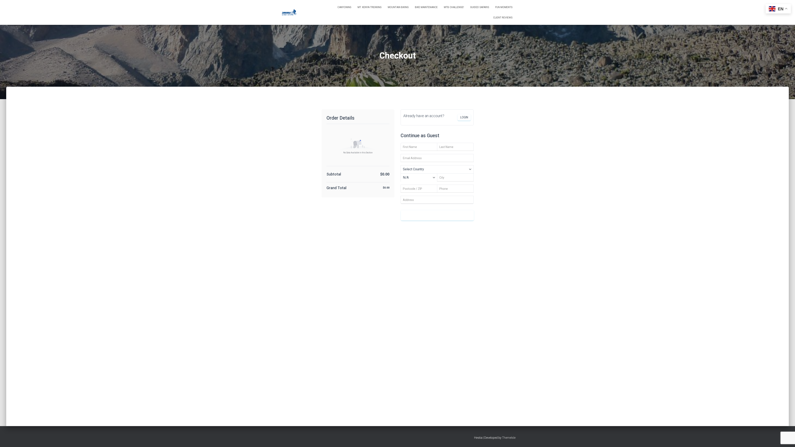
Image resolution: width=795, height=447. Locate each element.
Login (464, 117)
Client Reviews (502, 17)
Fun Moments (503, 7)
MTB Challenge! (454, 7)
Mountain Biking (398, 7)
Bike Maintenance (426, 7)
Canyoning (344, 7)
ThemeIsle (509, 437)
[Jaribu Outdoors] (288, 12)
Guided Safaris (479, 7)
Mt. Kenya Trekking (370, 7)
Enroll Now (437, 215)
